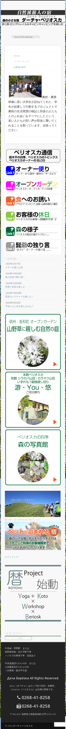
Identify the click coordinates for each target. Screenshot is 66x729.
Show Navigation (52, 30)
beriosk (17, 55)
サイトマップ (11, 556)
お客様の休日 (20, 67)
